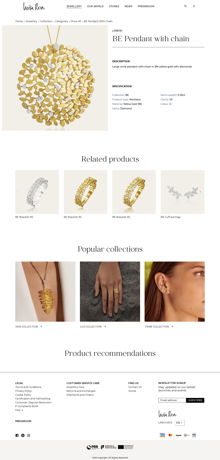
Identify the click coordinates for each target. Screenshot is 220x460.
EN (178, 422)
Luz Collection (91, 326)
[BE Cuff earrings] (182, 192)
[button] (201, 191)
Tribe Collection (157, 326)
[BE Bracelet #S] (37, 192)
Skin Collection (26, 326)
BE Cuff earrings (170, 217)
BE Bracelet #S (24, 217)
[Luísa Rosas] (34, 5)
